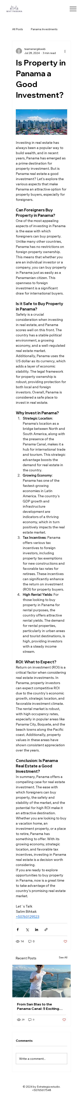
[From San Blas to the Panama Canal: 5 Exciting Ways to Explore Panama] (41, 981)
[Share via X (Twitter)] (27, 929)
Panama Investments (44, 29)
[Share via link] (46, 929)
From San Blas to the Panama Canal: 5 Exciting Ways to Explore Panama (38, 1006)
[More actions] (65, 51)
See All (63, 957)
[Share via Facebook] (17, 929)
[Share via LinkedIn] (36, 929)
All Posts (17, 29)
